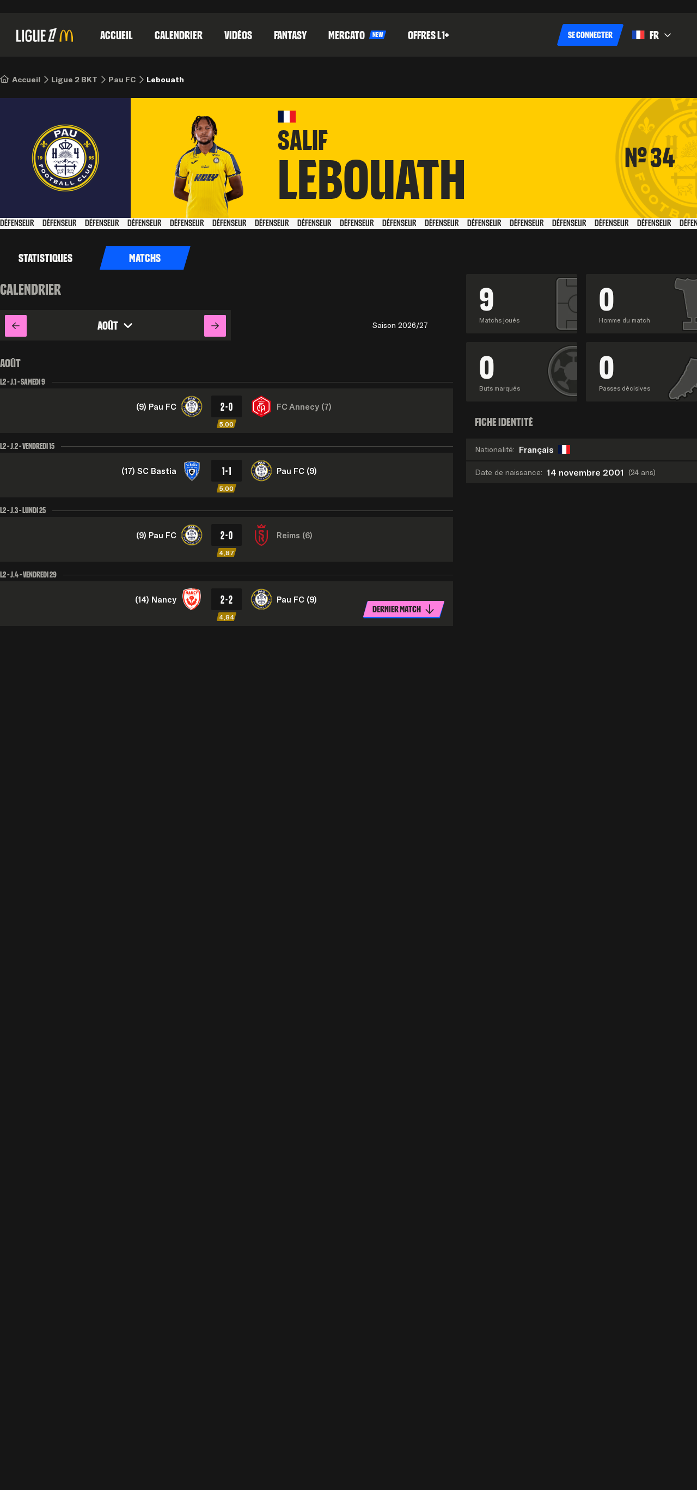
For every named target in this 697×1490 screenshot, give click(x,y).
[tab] (145, 258)
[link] (26, 79)
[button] (590, 35)
